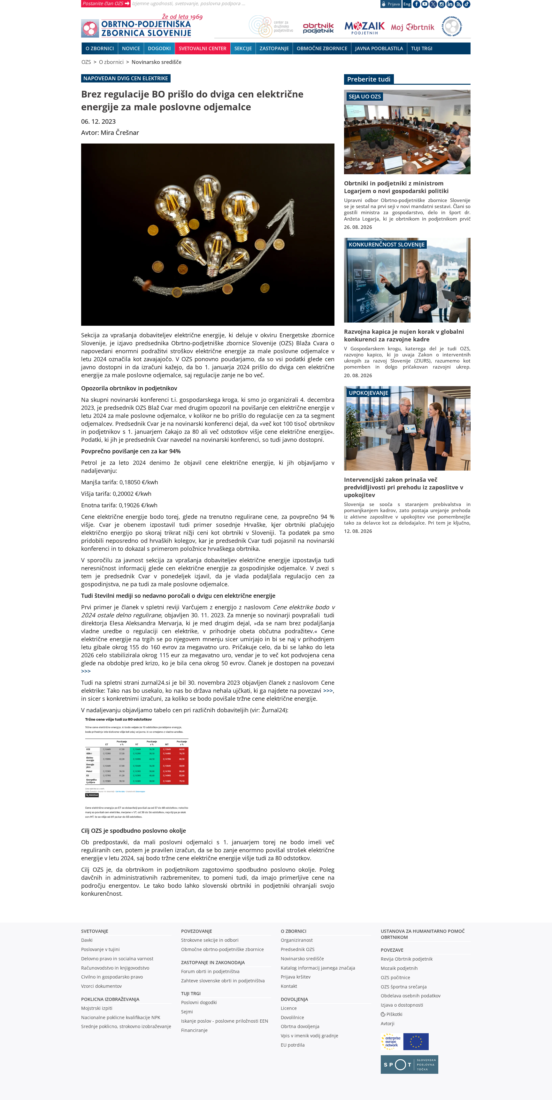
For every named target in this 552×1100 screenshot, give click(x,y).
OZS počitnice (395, 977)
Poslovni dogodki (199, 1002)
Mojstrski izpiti (96, 1008)
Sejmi (187, 1012)
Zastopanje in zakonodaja (213, 962)
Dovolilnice (292, 1017)
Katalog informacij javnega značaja (318, 968)
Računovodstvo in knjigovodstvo (115, 968)
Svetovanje (94, 931)
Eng (406, 4)
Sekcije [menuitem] (243, 48)
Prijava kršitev (295, 977)
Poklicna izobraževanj (108, 999)
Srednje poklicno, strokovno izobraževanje (126, 1026)
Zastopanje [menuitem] (274, 48)
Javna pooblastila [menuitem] (379, 48)
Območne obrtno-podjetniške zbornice (222, 949)
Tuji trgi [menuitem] (422, 48)
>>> (86, 671)
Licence (289, 1008)
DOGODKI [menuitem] (159, 48)
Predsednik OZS (298, 949)
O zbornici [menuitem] (100, 48)
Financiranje (194, 1030)
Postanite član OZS (102, 3)
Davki (87, 940)
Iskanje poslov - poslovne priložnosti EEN (224, 1021)
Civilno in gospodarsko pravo (112, 977)
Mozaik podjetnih (399, 968)
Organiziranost (297, 940)
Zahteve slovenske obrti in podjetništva (223, 981)
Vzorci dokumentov (101, 986)
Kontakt (289, 986)
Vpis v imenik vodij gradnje (309, 1036)
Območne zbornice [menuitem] (322, 48)
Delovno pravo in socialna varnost (117, 959)
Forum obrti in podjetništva (210, 971)
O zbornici (111, 62)
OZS (86, 62)
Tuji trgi (191, 993)
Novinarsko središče (156, 62)
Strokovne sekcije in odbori (210, 940)
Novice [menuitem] (131, 48)
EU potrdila (293, 1045)
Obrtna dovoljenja (300, 1026)
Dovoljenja (294, 999)
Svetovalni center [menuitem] (202, 48)
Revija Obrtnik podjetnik (407, 959)
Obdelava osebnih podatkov (411, 996)
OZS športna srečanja (404, 987)
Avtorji (388, 1023)
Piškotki (394, 1014)
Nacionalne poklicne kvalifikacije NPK (120, 1017)
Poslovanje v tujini (100, 949)
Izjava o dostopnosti (402, 1005)
